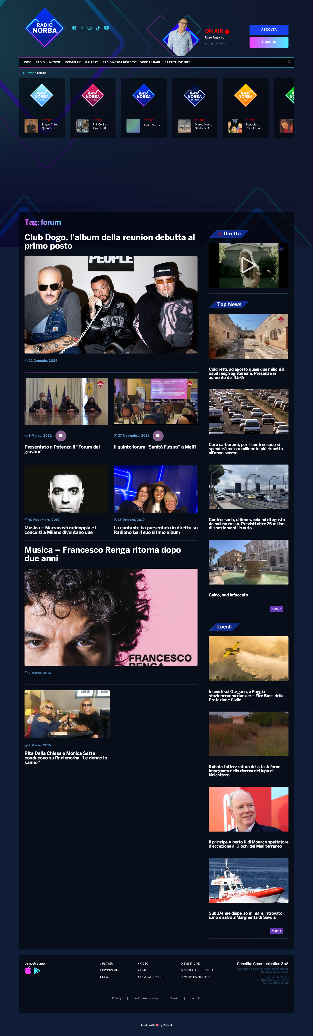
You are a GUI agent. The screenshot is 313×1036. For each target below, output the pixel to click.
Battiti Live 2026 (177, 62)
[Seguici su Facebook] (74, 29)
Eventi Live (191, 964)
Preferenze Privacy (145, 998)
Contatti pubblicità (198, 970)
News (106, 977)
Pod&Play (73, 62)
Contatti (195, 998)
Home (27, 62)
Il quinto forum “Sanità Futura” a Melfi (155, 447)
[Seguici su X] (82, 29)
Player (107, 964)
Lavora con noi (151, 977)
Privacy (116, 998)
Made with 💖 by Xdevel (156, 1025)
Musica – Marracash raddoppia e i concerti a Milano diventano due (60, 530)
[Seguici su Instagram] (90, 29)
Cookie (174, 998)
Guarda (269, 42)
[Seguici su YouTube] (106, 29)
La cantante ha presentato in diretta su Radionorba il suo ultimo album (156, 530)
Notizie (55, 62)
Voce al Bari (150, 62)
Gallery (91, 62)
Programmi (110, 970)
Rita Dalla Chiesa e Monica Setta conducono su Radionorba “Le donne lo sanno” (66, 758)
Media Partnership (197, 977)
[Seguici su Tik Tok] (97, 29)
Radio (40, 62)
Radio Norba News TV (119, 62)
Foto (143, 970)
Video (143, 964)
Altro (276, 609)
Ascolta (269, 29)
